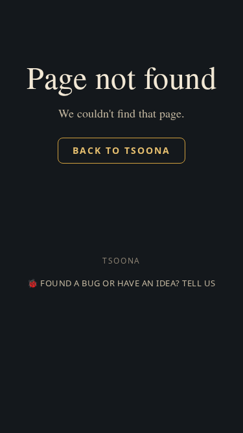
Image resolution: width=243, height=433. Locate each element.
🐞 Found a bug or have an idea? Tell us (118, 283)
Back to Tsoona (121, 150)
